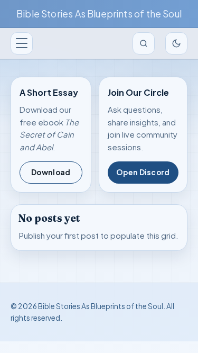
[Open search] (144, 43)
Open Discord (142, 172)
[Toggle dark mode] (176, 43)
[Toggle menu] (22, 43)
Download (50, 172)
